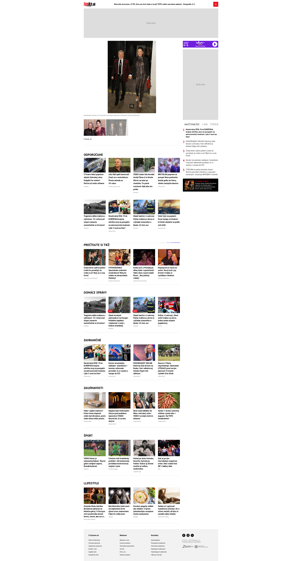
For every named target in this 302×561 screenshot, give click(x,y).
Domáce (86, 326)
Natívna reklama (125, 555)
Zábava (111, 517)
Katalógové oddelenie (158, 549)
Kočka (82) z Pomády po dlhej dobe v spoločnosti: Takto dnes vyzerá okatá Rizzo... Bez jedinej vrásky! (143, 272)
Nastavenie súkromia (95, 546)
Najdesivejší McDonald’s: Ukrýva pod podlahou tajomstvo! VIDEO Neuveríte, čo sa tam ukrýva (119, 415)
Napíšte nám (92, 552)
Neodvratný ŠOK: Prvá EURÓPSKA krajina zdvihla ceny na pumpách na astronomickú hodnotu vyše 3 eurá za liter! (94, 368)
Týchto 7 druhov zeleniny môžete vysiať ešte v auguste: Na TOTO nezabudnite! (168, 414)
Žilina (159, 326)
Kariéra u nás (92, 549)
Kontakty (154, 535)
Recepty (135, 517)
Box (159, 469)
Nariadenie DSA (93, 555)
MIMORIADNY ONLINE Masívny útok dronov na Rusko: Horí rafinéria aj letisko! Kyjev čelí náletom (143, 368)
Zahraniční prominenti (90, 278)
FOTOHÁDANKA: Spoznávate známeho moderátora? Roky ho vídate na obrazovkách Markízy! (118, 272)
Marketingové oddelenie (159, 552)
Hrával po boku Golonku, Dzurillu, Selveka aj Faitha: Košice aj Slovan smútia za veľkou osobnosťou (143, 463)
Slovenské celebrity (89, 519)
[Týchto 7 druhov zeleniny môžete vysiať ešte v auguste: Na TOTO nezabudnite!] (169, 400)
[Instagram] (188, 535)
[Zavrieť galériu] (215, 4)
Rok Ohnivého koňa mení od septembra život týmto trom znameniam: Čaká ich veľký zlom (119, 510)
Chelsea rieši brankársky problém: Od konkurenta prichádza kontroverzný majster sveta (119, 462)
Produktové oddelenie (158, 543)
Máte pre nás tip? (156, 555)
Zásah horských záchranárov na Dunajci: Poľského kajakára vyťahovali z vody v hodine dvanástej (118, 320)
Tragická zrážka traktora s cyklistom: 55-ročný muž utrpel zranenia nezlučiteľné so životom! (94, 319)
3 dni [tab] (205, 124)
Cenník (122, 549)
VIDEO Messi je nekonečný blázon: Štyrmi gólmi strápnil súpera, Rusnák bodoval (95, 462)
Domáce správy (95, 292)
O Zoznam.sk (93, 535)
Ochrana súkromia (94, 543)
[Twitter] (192, 535)
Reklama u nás (124, 540)
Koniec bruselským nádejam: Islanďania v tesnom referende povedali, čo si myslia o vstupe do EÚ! (118, 368)
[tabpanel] (200, 152)
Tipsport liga (137, 471)
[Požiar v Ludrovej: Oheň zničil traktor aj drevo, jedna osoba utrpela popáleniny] (169, 305)
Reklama (123, 535)
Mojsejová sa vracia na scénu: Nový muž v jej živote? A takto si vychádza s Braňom (167, 271)
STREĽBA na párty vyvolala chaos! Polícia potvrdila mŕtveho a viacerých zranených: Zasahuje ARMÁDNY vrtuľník (202, 172)
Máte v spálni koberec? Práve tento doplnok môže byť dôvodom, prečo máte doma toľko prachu (95, 414)
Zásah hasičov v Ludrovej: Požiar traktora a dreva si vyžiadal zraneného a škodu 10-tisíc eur (144, 319)
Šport (88, 435)
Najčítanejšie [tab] (192, 124)
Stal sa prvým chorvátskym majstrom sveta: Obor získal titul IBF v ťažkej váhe (167, 462)
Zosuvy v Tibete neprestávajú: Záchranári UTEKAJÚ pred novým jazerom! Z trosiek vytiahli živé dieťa (168, 368)
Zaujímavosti (93, 388)
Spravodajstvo (155, 540)
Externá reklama (125, 543)
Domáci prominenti (114, 281)
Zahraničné (92, 340)
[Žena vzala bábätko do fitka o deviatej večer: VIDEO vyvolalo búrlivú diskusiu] (144, 400)
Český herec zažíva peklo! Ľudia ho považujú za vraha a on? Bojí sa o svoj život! (94, 271)
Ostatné (86, 469)
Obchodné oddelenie (158, 546)
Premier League (113, 469)
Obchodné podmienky (127, 546)
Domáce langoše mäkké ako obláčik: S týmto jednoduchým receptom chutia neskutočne (143, 510)
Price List (123, 552)
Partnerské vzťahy (163, 517)
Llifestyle (91, 483)
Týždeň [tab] (214, 124)
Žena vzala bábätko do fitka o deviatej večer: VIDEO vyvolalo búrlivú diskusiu (143, 414)
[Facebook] (183, 535)
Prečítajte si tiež (96, 245)
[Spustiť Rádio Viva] (200, 42)
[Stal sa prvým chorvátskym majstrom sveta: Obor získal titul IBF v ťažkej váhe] (169, 448)
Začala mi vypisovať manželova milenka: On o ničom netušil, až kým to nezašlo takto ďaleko (168, 510)
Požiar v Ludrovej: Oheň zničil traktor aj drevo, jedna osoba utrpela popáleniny (168, 319)
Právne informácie (94, 540)
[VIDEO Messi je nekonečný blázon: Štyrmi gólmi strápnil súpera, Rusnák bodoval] (95, 448)
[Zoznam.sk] (188, 547)
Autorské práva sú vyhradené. (191, 542)
